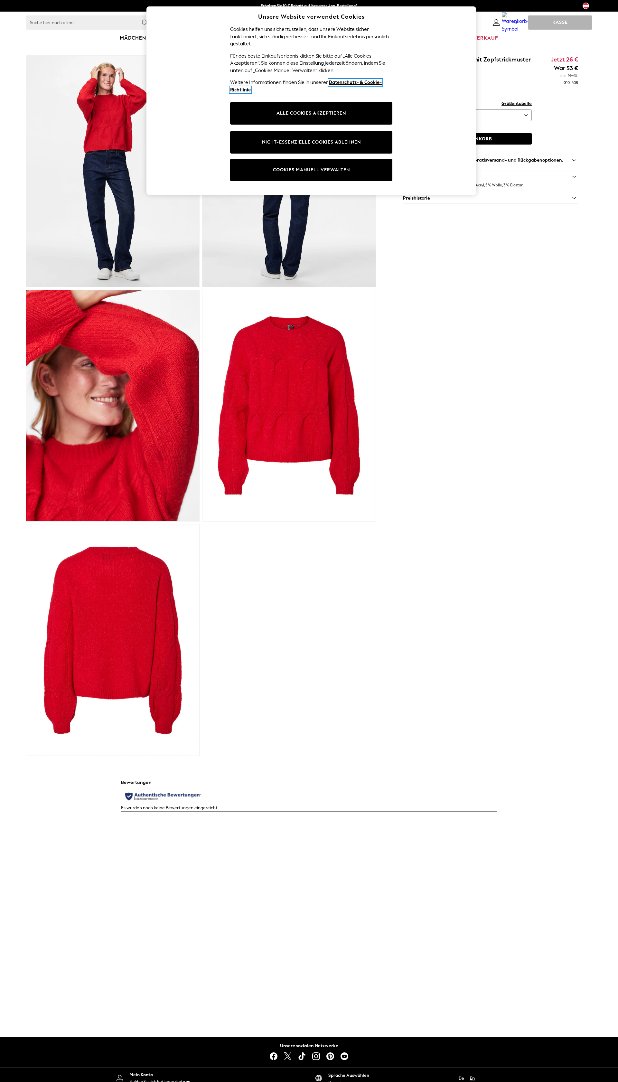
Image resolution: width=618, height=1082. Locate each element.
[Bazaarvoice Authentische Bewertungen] (163, 796)
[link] (496, 22)
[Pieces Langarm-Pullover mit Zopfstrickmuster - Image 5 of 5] (112, 640)
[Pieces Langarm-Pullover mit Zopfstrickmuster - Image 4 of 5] (289, 405)
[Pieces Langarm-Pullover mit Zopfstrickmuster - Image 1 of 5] (112, 171)
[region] (311, 100)
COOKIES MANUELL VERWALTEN (311, 170)
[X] (288, 1056)
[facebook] (274, 1056)
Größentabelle (516, 103)
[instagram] (316, 1056)
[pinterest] (330, 1056)
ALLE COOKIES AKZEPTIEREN (311, 113)
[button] (490, 177)
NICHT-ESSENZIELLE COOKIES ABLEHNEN (311, 142)
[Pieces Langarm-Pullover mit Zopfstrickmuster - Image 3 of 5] (112, 405)
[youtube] (344, 1056)
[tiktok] (302, 1056)
